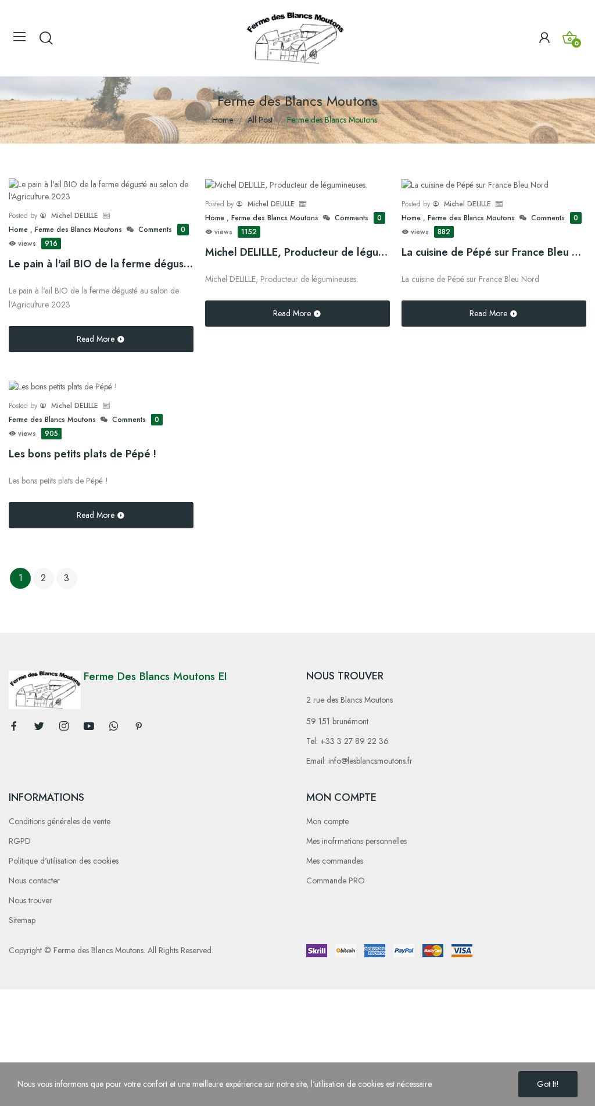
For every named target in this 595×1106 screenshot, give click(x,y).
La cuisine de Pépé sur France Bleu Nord (494, 252)
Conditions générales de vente (59, 821)
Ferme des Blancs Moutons (78, 229)
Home (19, 229)
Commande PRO (335, 880)
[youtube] (89, 726)
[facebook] (14, 726)
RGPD (20, 841)
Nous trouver (30, 900)
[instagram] (64, 726)
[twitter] (39, 726)
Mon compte (327, 821)
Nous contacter (34, 880)
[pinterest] (139, 726)
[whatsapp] (114, 726)
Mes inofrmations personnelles (356, 841)
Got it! (548, 1084)
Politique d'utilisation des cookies (64, 861)
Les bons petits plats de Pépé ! (82, 453)
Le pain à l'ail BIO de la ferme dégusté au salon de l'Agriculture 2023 (101, 263)
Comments (161, 229)
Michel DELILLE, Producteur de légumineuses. (297, 252)
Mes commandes (334, 861)
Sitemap (22, 920)
